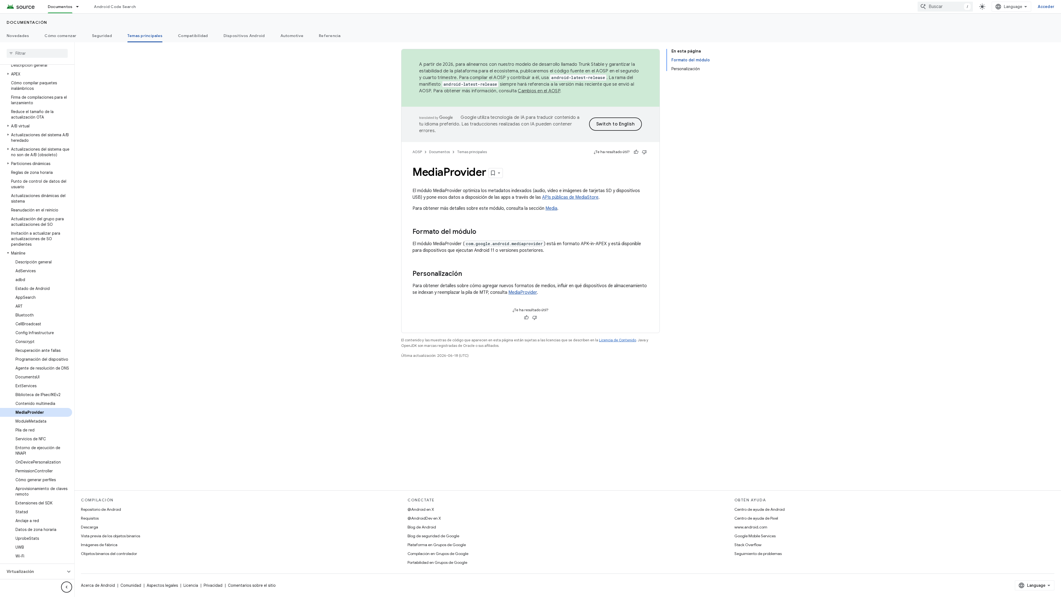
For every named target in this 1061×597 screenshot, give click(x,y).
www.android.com (750, 527)
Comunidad (130, 585)
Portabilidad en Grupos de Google (437, 562)
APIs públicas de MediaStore (570, 197)
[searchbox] (37, 53)
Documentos (60, 6)
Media (551, 208)
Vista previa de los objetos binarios (110, 535)
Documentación (27, 22)
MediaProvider (522, 292)
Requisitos (90, 518)
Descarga (89, 527)
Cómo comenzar (60, 35)
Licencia (190, 585)
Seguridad (102, 35)
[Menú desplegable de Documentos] (79, 6)
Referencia (330, 35)
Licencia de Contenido (617, 340)
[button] (36, 74)
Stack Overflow (747, 544)
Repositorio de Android (101, 509)
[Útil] (636, 152)
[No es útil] (644, 152)
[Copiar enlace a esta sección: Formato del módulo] (481, 232)
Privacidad (213, 585)
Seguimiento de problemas (758, 553)
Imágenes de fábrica (99, 544)
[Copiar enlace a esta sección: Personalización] (467, 274)
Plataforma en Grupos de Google (437, 544)
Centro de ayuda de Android (759, 509)
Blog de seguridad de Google (433, 535)
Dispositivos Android (244, 35)
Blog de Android (422, 527)
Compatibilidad (193, 35)
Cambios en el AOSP (539, 91)
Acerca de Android (98, 585)
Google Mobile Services (755, 535)
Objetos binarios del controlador (109, 553)
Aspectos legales (162, 585)
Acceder (1046, 6)
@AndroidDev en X (424, 518)
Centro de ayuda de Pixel (756, 518)
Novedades (18, 35)
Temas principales (144, 35)
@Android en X (421, 509)
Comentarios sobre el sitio (252, 585)
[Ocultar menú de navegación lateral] (66, 587)
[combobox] (945, 7)
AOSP (417, 152)
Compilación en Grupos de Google (438, 553)
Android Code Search (115, 6)
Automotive (292, 35)
